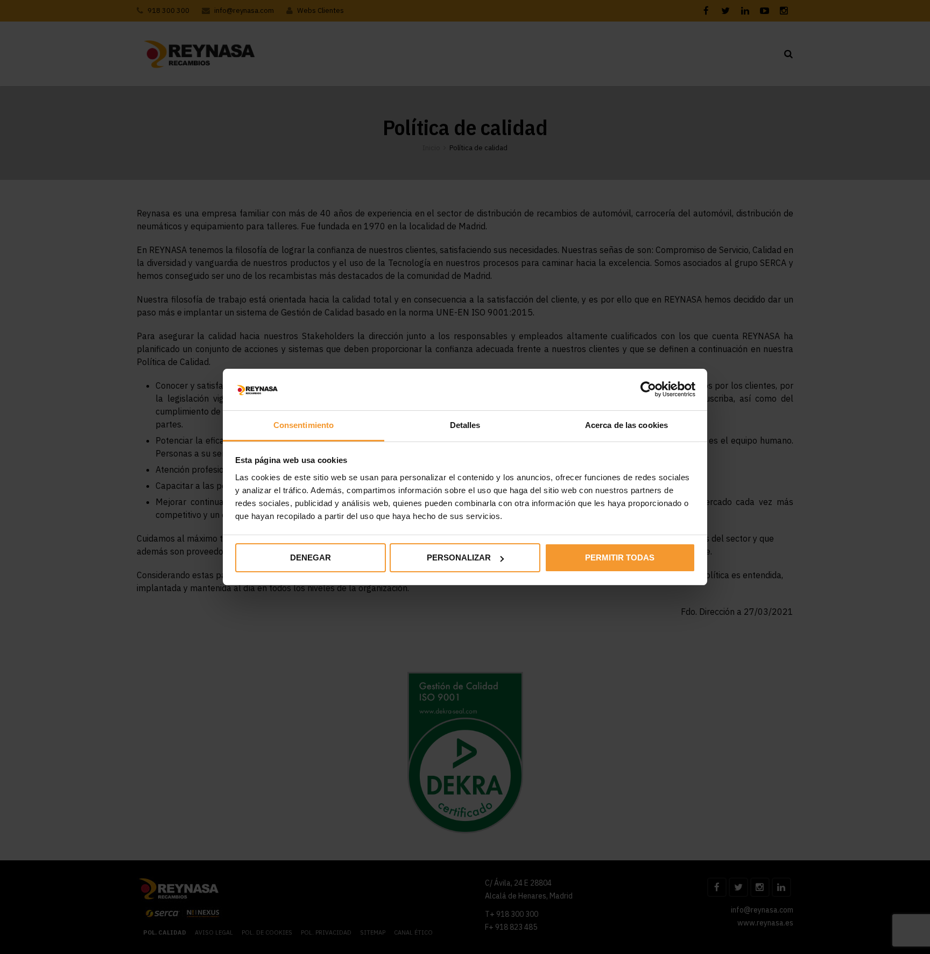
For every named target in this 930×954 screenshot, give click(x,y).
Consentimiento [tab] (303, 425)
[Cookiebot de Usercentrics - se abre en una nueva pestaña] (648, 389)
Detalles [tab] (465, 425)
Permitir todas (619, 557)
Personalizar (459, 557)
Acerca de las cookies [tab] (626, 425)
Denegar (310, 557)
